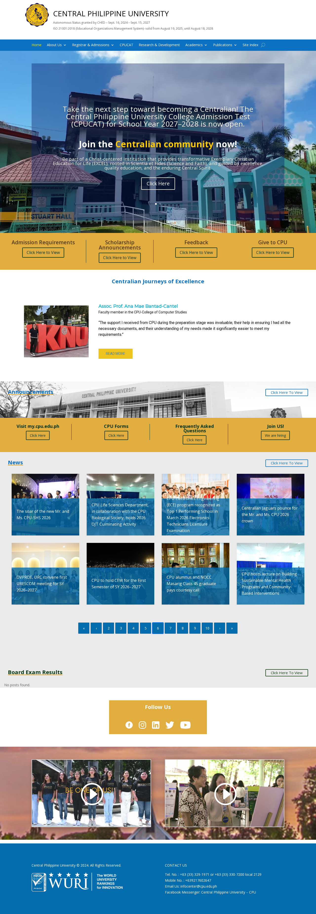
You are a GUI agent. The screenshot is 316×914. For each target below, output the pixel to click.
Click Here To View (287, 392)
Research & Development (159, 45)
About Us (54, 45)
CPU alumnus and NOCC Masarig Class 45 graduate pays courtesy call (191, 583)
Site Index (250, 45)
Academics (194, 45)
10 (207, 628)
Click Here (38, 435)
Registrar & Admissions (90, 45)
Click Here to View (43, 252)
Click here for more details (158, 188)
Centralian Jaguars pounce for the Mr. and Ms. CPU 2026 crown (270, 514)
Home (36, 45)
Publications (222, 45)
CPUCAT (126, 45)
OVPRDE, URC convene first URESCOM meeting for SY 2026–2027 (42, 583)
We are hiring (275, 435)
